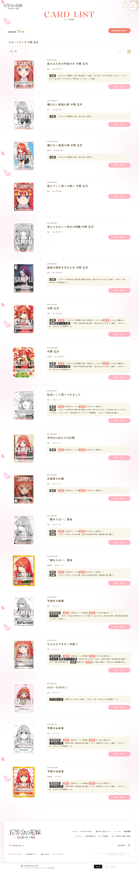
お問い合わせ (45, 854)
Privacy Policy (51, 867)
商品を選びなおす (119, 30)
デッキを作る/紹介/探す (121, 836)
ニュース (117, 831)
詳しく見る (119, 86)
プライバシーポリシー (16, 854)
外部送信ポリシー (32, 854)
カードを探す (103, 836)
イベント (78, 836)
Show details (114, 866)
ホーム (75, 831)
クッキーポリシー (58, 854)
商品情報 (127, 831)
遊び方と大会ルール (103, 831)
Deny (106, 866)
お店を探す (89, 836)
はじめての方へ (87, 831)
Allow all (98, 866)
